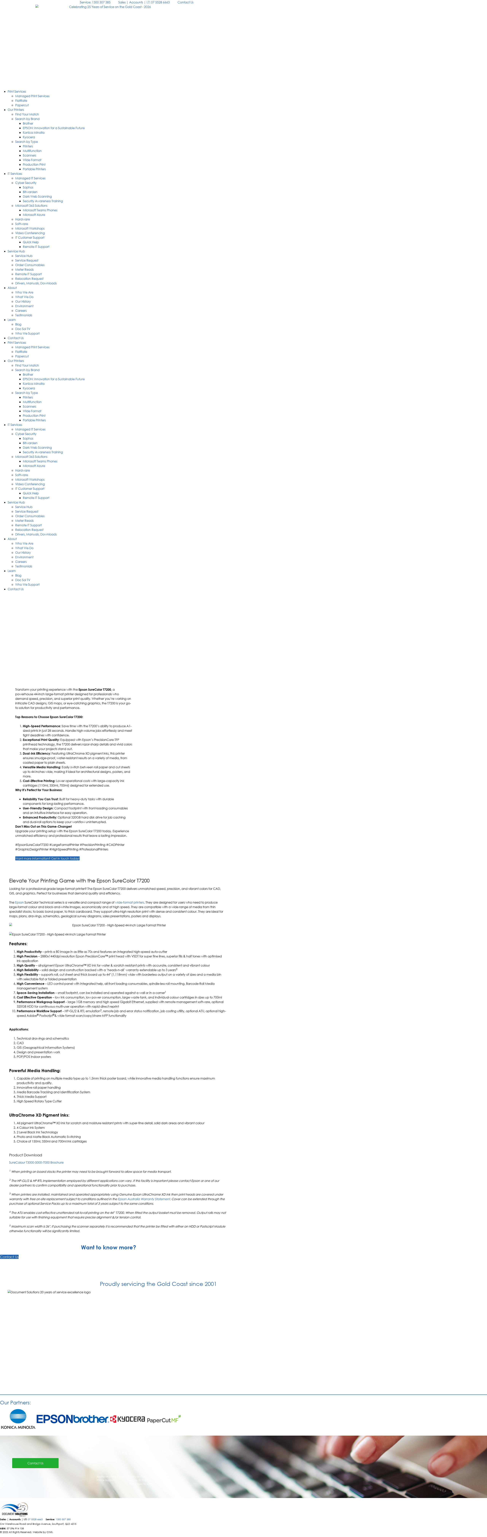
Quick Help (31, 242)
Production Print (34, 164)
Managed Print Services (32, 96)
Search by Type (26, 142)
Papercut (22, 105)
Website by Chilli (43, 1532)
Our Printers (16, 110)
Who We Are (24, 292)
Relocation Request (29, 279)
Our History (23, 301)
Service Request (26, 260)
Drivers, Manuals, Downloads (36, 283)
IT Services (15, 174)
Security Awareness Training (43, 201)
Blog (18, 324)
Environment (24, 306)
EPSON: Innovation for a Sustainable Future (54, 128)
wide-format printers (129, 902)
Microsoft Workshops (30, 228)
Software (21, 224)
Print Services (17, 91)
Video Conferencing (30, 233)
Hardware (22, 219)
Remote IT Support (36, 247)
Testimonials (23, 315)
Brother (28, 123)
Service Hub (16, 251)
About (12, 288)
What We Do (24, 297)
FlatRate (21, 101)
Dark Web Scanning (37, 196)
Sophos (28, 187)
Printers (28, 146)
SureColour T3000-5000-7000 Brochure (36, 1162)
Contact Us (16, 338)
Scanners (29, 155)
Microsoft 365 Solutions (31, 206)
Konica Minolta (34, 132)
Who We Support (27, 333)
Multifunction (32, 151)
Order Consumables (30, 265)
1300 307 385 (63, 1519)
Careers (21, 311)
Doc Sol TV (22, 329)
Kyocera (29, 137)
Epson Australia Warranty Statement (144, 1199)
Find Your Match (27, 114)
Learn (12, 320)
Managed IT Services (30, 178)
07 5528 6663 (35, 1519)
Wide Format (32, 160)
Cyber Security (26, 183)
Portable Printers (34, 169)
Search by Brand (27, 119)
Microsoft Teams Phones (40, 210)
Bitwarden (30, 192)
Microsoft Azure (34, 215)
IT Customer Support (29, 237)
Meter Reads (24, 269)
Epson (19, 902)
